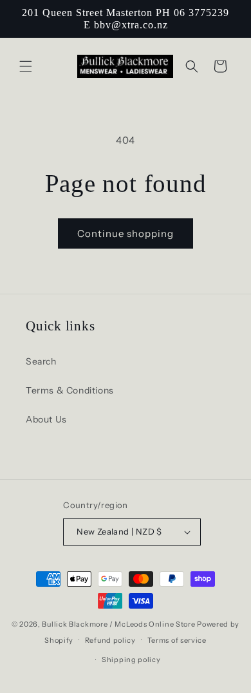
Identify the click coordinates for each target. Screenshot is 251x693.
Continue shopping (125, 233)
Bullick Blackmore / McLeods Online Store (118, 624)
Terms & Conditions (70, 390)
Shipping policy (131, 659)
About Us (46, 419)
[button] (26, 66)
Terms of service (177, 640)
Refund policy (110, 640)
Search (41, 361)
